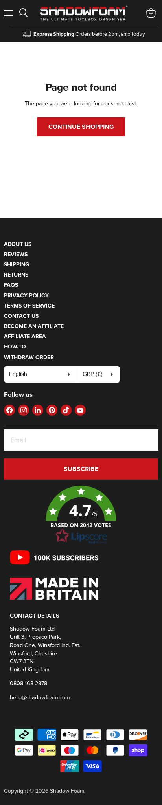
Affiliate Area (25, 336)
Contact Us (21, 316)
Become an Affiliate (34, 326)
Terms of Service (29, 306)
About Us (17, 244)
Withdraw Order (29, 357)
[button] (81, 515)
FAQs (11, 285)
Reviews (16, 254)
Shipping (16, 264)
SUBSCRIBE (81, 468)
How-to (15, 346)
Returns (16, 275)
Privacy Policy (26, 295)
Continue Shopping (81, 126)
